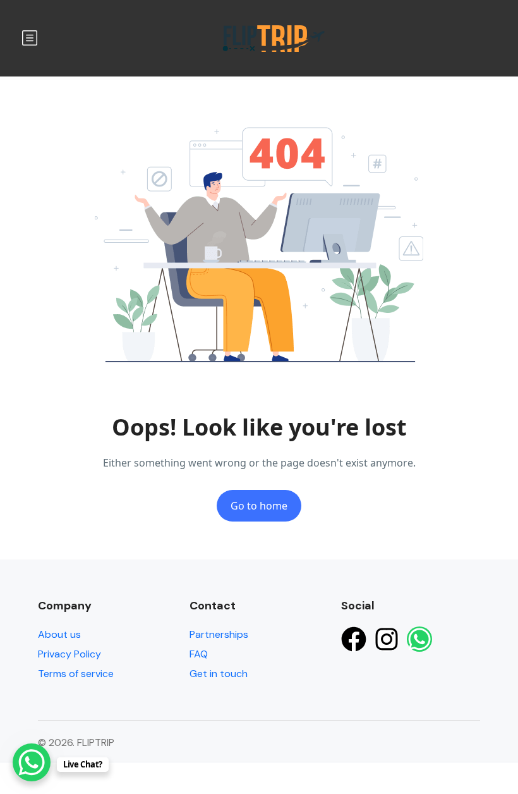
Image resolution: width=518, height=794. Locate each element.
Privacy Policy (69, 654)
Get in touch (219, 673)
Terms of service (76, 673)
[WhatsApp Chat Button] (32, 762)
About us (59, 634)
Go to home (259, 506)
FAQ (199, 654)
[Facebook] (353, 639)
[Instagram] (386, 639)
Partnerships (219, 634)
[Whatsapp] (419, 639)
